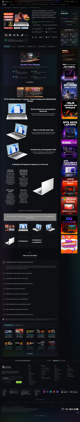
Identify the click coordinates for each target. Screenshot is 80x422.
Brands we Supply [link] (70, 376)
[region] (16, 21)
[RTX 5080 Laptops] (69, 129)
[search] (36, 2)
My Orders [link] (43, 374)
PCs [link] (29, 370)
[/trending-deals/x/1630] (69, 148)
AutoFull (41, 402)
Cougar (62, 402)
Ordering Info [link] (56, 376)
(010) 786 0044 (4, 392)
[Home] (2, 7)
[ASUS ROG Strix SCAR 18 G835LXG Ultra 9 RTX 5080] (69, 72)
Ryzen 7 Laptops (23, 7)
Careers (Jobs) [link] (57, 378)
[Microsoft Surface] (69, 206)
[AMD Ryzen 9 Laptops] (69, 187)
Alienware (9, 402)
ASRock (33, 402)
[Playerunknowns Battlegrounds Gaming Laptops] (69, 91)
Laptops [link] (30, 372)
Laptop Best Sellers (15, 7)
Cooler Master (52, 402)
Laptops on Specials (7, 7)
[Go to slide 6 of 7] (25, 35)
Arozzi (29, 402)
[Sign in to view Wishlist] (69, 2)
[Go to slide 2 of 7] (10, 35)
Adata (5, 402)
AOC (21, 402)
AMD (14, 402)
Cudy (67, 402)
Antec (17, 402)
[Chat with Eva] (72, 2)
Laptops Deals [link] (70, 374)
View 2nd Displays (30, 82)
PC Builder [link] (69, 368)
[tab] (7, 46)
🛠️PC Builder (74, 4)
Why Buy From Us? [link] (57, 370)
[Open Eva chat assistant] (78, 412)
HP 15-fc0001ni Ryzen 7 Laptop (35, 7)
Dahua (71, 402)
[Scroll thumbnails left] (3, 35)
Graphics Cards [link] (31, 374)
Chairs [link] (29, 378)
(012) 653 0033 (4, 395)
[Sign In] (65, 2)
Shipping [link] (56, 372)
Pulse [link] (29, 368)
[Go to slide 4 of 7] (18, 35)
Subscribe (19, 382)
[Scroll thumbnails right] (28, 35)
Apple (25, 402)
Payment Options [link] (57, 374)
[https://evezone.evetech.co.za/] (69, 225)
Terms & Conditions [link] (45, 368)
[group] (45, 19)
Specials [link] (68, 372)
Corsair (58, 402)
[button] (43, 36)
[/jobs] (69, 244)
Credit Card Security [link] (45, 370)
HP (27, 7)
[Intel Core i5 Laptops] (69, 167)
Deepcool (75, 402)
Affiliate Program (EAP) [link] (45, 378)
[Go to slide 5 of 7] (22, 35)
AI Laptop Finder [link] (70, 370)
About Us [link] (56, 368)
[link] (12, 4)
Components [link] (31, 383)
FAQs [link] (42, 376)
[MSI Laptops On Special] (69, 110)
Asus (37, 402)
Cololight (46, 402)
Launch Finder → (70, 59)
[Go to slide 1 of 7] (6, 35)
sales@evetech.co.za (13, 391)
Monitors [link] (30, 376)
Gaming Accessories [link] (32, 381)
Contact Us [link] (43, 372)
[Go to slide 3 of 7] (14, 35)
